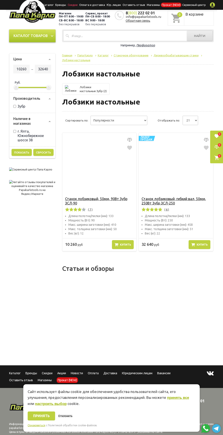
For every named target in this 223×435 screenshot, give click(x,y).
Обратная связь (138, 20)
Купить (125, 244)
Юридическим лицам (137, 373)
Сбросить (43, 152)
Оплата (93, 373)
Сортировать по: (76, 120)
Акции (61, 373)
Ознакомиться (36, 425)
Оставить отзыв (134, 4)
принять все (178, 398)
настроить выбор (51, 404)
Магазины (45, 380)
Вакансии (164, 373)
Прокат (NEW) (171, 4)
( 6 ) (166, 209)
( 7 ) (90, 209)
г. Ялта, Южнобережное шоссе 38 (31, 135)
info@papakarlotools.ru (143, 17)
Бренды (60, 4)
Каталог (48, 4)
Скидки (47, 373)
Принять (41, 416)
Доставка (110, 373)
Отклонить (65, 416)
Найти (199, 36)
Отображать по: (169, 120)
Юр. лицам (114, 4)
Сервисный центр (194, 4)
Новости (77, 373)
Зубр (21, 106)
